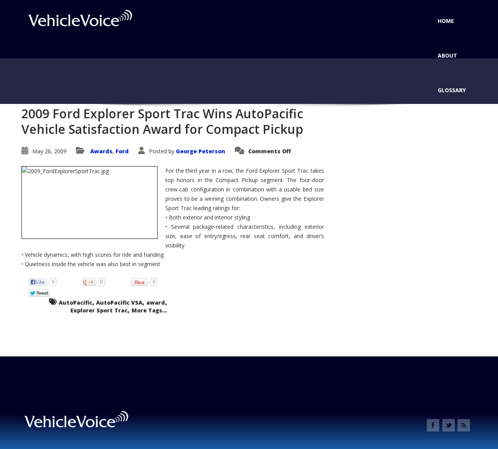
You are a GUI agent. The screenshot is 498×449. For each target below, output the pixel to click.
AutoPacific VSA (119, 302)
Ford (122, 151)
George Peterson (200, 151)
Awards (101, 151)
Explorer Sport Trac (99, 310)
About (447, 55)
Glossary (452, 90)
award (155, 302)
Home (446, 21)
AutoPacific (75, 302)
